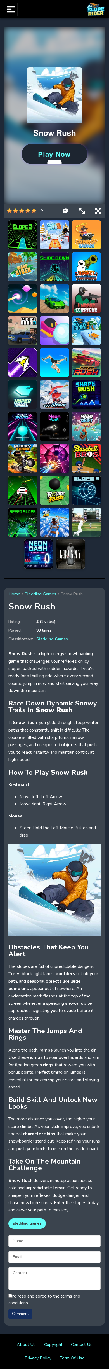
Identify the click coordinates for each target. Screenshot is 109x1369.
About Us (26, 1345)
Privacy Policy (38, 1358)
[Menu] (11, 9)
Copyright (53, 1345)
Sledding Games (40, 594)
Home (14, 594)
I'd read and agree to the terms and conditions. (44, 1299)
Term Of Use (72, 1358)
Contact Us (82, 1345)
